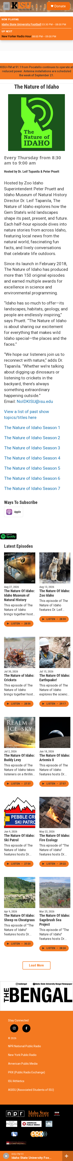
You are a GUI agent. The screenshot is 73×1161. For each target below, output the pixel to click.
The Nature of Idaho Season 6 (32, 478)
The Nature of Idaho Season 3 (32, 447)
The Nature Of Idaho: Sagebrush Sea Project (54, 919)
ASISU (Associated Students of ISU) (31, 1089)
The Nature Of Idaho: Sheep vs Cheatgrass (19, 917)
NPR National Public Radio (24, 1046)
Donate (60, 6)
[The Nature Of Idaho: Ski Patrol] (19, 812)
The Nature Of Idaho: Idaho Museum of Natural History (19, 595)
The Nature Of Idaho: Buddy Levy (19, 757)
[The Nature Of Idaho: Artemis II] (55, 732)
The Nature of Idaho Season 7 (32, 488)
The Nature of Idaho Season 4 (32, 458)
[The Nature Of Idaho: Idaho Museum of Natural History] (19, 568)
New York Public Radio (22, 1055)
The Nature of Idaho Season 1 (32, 427)
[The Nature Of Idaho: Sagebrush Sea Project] (55, 892)
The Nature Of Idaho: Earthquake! (54, 677)
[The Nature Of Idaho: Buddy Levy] (19, 732)
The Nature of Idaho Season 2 (32, 437)
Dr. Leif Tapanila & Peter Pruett (38, 171)
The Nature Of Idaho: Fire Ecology (54, 837)
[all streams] (67, 1156)
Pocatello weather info (65, 57)
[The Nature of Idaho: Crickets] (19, 652)
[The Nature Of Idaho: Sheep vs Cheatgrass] (19, 892)
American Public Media (23, 1063)
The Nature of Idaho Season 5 (32, 468)
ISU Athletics (16, 1081)
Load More (36, 965)
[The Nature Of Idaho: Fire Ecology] (55, 812)
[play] (6, 1156)
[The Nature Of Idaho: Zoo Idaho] (55, 568)
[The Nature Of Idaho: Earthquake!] (55, 652)
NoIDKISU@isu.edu (35, 401)
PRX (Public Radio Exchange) (26, 1072)
